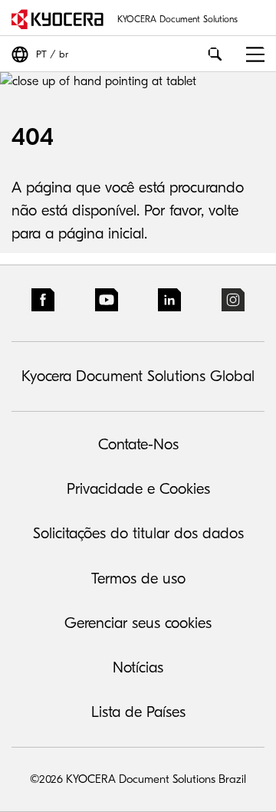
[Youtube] (106, 303)
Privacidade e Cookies (138, 489)
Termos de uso (138, 578)
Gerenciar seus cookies (138, 623)
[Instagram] (233, 303)
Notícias (138, 667)
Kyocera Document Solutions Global (138, 376)
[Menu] (249, 54)
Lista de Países (138, 712)
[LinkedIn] (169, 303)
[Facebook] (42, 303)
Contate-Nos (138, 444)
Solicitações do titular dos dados (138, 533)
